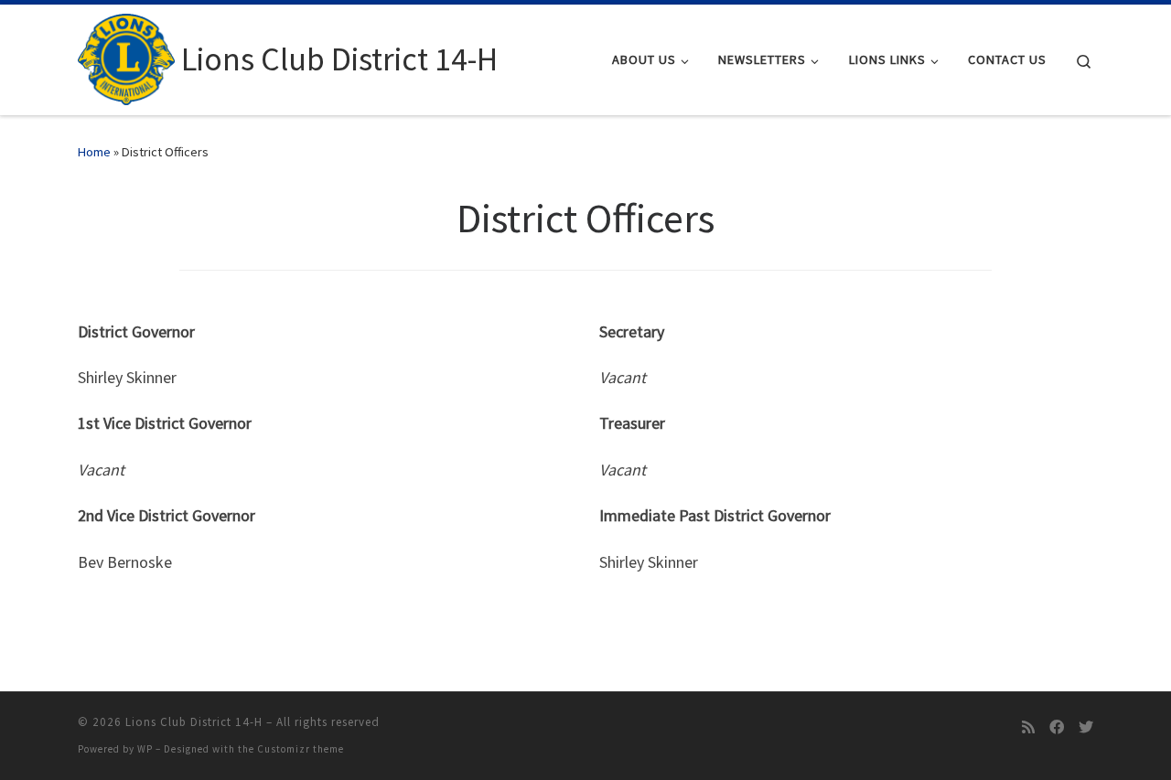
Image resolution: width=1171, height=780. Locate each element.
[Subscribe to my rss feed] (1028, 727)
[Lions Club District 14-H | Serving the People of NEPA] (126, 56)
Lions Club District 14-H (194, 722)
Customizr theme (300, 749)
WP (145, 749)
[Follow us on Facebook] (1056, 727)
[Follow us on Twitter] (1086, 727)
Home (94, 152)
